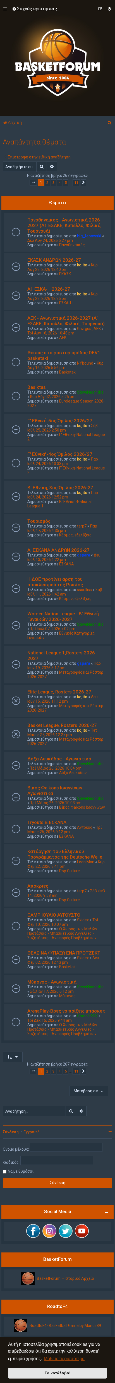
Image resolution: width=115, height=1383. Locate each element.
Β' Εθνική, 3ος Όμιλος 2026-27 (60, 487)
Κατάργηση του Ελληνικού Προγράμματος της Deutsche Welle (64, 854)
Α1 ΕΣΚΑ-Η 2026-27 (48, 289)
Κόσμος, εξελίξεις (75, 535)
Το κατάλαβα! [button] (58, 1373)
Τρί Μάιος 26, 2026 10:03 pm (56, 803)
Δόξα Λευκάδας (73, 772)
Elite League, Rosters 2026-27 (59, 692)
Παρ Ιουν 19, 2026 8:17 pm (64, 665)
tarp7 (82, 526)
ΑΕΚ (62, 337)
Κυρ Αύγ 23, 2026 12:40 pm (62, 267)
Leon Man (85, 862)
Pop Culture (69, 871)
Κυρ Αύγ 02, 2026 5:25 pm (53, 396)
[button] (33, 182)
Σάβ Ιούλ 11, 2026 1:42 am (64, 591)
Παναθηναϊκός (72, 245)
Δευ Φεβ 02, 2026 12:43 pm (63, 960)
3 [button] (53, 182)
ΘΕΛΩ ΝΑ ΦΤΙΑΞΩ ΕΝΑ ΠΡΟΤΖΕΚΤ (63, 953)
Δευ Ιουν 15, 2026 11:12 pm (62, 699)
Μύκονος (67, 996)
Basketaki (67, 372)
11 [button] (76, 182)
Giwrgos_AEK (89, 328)
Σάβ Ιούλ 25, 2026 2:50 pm (62, 427)
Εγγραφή (31, 1132)
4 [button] (60, 182)
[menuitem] (34, 9)
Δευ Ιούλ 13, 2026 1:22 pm (63, 557)
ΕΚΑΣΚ (65, 274)
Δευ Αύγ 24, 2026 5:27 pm (50, 240)
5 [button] (66, 182)
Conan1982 (87, 1016)
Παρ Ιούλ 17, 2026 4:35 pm (62, 528)
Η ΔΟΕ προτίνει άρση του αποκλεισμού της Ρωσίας (55, 581)
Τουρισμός (39, 521)
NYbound (85, 363)
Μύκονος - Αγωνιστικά (51, 982)
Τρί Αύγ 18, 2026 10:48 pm (50, 333)
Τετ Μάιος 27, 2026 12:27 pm (62, 732)
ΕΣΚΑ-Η (66, 303)
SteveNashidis (90, 392)
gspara (83, 555)
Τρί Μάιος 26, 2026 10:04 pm (56, 768)
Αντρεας (84, 827)
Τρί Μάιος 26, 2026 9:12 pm (64, 829)
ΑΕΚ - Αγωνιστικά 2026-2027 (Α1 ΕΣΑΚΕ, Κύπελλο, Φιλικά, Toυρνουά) (66, 320)
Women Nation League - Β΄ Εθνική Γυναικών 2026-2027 (63, 616)
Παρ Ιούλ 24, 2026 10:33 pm (62, 461)
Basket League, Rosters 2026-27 (62, 725)
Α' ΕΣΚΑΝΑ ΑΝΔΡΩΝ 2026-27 (58, 550)
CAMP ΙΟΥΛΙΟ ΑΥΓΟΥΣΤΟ (53, 915)
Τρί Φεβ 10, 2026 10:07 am (62, 922)
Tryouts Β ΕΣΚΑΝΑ (46, 822)
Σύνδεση (11, 1132)
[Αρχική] (57, 58)
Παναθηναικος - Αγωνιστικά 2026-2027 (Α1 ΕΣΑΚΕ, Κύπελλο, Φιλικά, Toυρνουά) (64, 225)
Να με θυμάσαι (20, 1171)
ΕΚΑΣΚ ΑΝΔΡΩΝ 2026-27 (54, 260)
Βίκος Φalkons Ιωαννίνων (82, 807)
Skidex (83, 920)
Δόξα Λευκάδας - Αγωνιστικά (59, 759)
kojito (82, 265)
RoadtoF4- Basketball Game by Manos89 (65, 1325)
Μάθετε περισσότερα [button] (64, 1358)
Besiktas (36, 387)
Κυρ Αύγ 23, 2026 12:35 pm (62, 296)
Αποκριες (37, 886)
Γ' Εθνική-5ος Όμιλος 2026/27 (59, 420)
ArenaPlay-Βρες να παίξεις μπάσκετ (66, 1011)
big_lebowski (89, 236)
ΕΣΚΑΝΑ (66, 564)
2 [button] (47, 182)
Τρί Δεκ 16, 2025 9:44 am (49, 1020)
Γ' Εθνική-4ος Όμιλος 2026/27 (59, 454)
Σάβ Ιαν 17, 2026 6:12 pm (52, 991)
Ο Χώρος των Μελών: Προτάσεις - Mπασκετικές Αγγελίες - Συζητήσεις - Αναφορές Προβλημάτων (62, 933)
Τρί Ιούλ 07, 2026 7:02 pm (52, 629)
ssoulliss (84, 589)
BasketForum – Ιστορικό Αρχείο (65, 1278)
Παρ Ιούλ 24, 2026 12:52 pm (62, 494)
